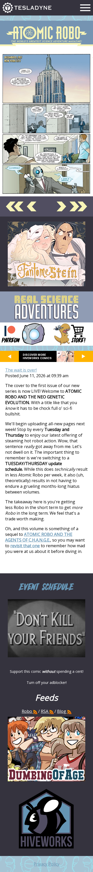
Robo (27, 711)
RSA (44, 711)
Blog (61, 711)
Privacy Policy (46, 864)
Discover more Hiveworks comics (37, 356)
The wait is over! (21, 370)
